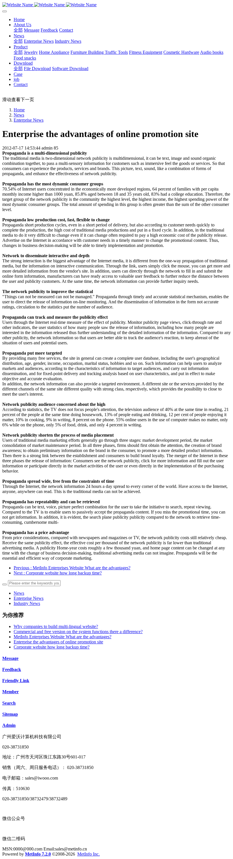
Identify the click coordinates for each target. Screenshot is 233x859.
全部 (18, 30)
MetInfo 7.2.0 (38, 854)
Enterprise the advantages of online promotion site (58, 641)
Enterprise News (28, 120)
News (19, 115)
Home (19, 19)
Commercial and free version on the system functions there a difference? (78, 631)
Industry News (27, 603)
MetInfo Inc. (88, 854)
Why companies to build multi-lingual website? (56, 626)
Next (58, 572)
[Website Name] (116, 4)
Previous (72, 567)
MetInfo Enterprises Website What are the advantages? (62, 636)
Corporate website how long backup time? (52, 647)
